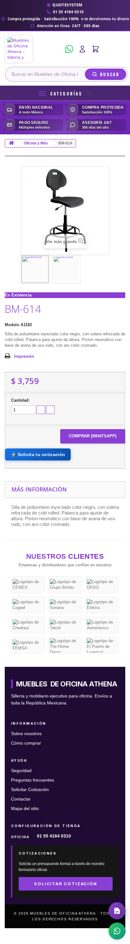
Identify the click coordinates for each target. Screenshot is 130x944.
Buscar (109, 74)
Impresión (24, 356)
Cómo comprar (26, 743)
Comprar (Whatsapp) (92, 436)
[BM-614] (35, 269)
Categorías (66, 93)
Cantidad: (20, 400)
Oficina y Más (36, 143)
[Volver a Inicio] (11, 143)
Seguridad (21, 770)
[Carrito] (96, 49)
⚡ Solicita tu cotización (38, 454)
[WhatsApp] (69, 49)
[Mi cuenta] (82, 49)
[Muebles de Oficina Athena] (33, 49)
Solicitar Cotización (30, 789)
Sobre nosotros (26, 733)
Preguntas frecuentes (32, 780)
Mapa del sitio (25, 808)
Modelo (12, 324)
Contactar (21, 799)
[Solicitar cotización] (117, 910)
